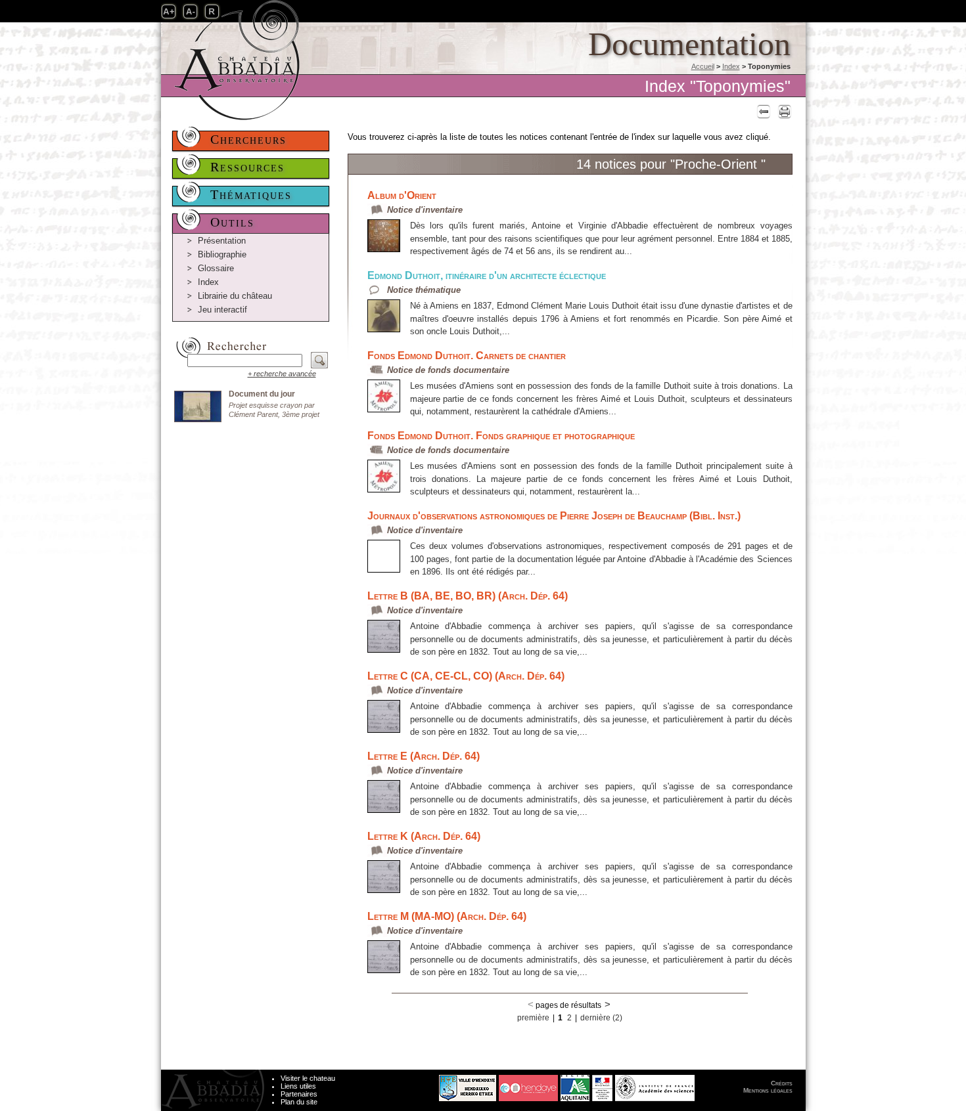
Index (731, 66)
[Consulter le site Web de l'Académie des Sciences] (655, 1084)
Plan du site (299, 1102)
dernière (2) (601, 1017)
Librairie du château (235, 296)
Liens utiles (298, 1086)
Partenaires (299, 1094)
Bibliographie (222, 254)
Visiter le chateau (308, 1078)
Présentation (222, 241)
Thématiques (251, 194)
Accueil (702, 66)
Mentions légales (768, 1090)
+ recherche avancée (282, 374)
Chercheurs (248, 139)
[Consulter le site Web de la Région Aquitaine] (575, 1084)
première (533, 1017)
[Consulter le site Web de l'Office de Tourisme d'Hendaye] (528, 1084)
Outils (232, 222)
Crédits (782, 1083)
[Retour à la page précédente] (762, 111)
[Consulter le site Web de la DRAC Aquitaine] (602, 1084)
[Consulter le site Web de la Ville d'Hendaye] (418, 1084)
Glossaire (216, 268)
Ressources (247, 167)
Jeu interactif (222, 310)
